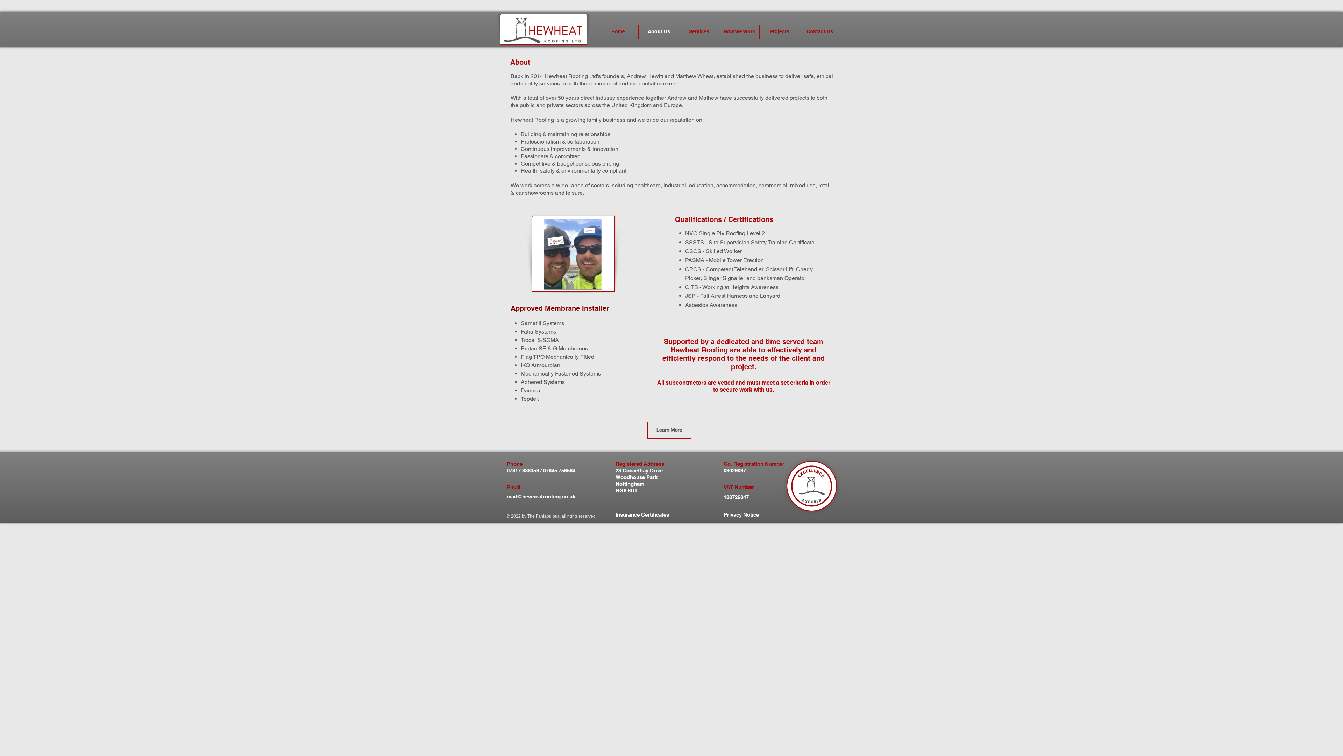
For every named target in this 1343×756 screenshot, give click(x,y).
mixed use (803, 185)
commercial (773, 185)
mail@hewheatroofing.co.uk (541, 496)
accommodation (736, 185)
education (701, 185)
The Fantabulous (543, 516)
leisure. (575, 192)
